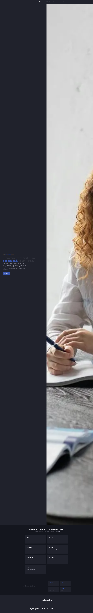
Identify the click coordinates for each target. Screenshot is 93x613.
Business (27, 1)
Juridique (35, 1)
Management (59, 1)
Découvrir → (6, 273)
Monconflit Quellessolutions (47, 2)
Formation (31, 1)
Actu (23, 1)
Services (68, 1)
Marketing (64, 1)
